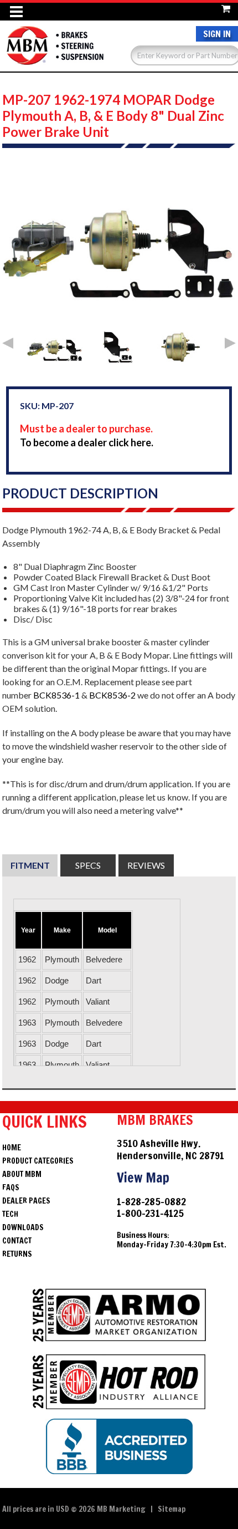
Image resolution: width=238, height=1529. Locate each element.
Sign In (217, 34)
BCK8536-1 (56, 695)
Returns (17, 1254)
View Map (143, 1177)
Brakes (54, 45)
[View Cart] (225, 7)
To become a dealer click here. (86, 442)
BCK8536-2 (112, 695)
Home (11, 1147)
